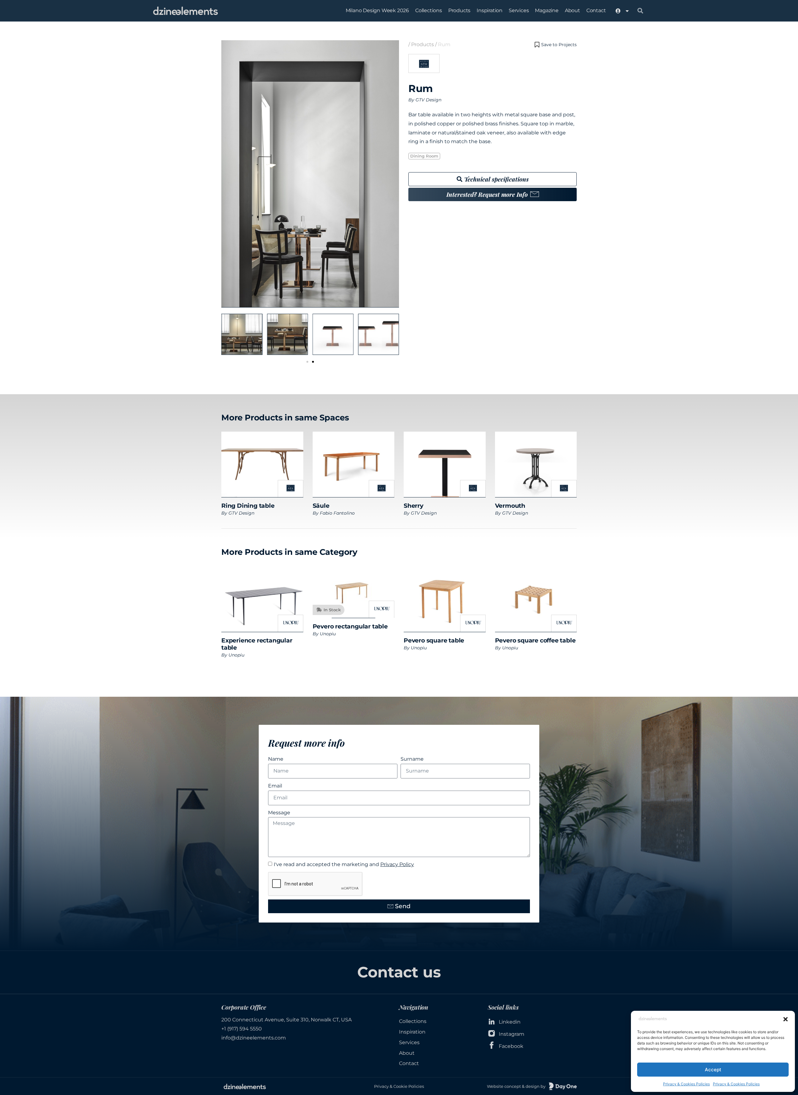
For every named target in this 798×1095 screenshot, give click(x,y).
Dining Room (424, 156)
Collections (428, 10)
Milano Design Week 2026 (377, 10)
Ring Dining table (248, 505)
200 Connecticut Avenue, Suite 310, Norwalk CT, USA (286, 1020)
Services (519, 10)
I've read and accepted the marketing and (344, 864)
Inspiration (489, 10)
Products (459, 10)
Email (275, 786)
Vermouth (510, 505)
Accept (713, 1070)
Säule (321, 505)
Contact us (398, 972)
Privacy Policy (397, 864)
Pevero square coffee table (535, 640)
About (572, 10)
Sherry (413, 505)
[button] (785, 1019)
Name (275, 759)
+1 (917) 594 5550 (241, 1029)
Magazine (546, 10)
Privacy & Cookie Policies (399, 1086)
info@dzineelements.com (253, 1038)
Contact (596, 10)
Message (279, 813)
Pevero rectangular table (350, 626)
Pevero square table (434, 640)
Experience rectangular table (256, 644)
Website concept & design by (516, 1086)
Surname (412, 759)
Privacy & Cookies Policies (686, 1084)
